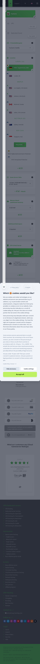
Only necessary (11, 369)
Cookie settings (29, 369)
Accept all (20, 374)
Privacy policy (11, 329)
